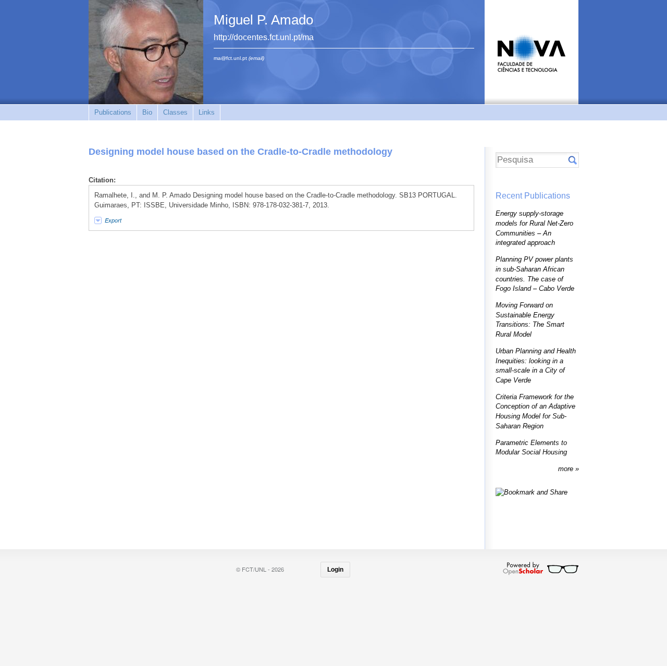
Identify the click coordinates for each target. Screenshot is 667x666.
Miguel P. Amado (263, 20)
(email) (256, 58)
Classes (175, 112)
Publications (112, 112)
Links (207, 112)
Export (113, 220)
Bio (147, 112)
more (566, 469)
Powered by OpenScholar (540, 568)
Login (335, 569)
